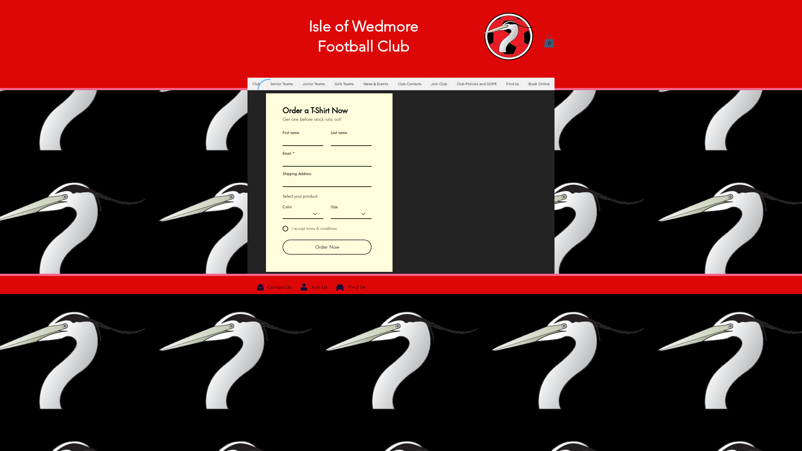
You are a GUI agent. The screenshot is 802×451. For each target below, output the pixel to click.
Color (287, 207)
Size (334, 207)
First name (291, 133)
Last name (339, 133)
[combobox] (327, 181)
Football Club (363, 46)
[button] (549, 41)
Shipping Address (297, 174)
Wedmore (385, 26)
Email (287, 153)
